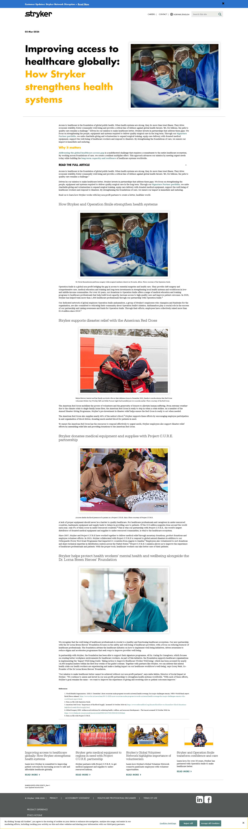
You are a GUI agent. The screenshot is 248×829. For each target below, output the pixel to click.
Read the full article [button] (74, 165)
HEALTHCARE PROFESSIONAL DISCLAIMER (116, 798)
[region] (124, 823)
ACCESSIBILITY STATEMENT (77, 798)
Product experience (37, 809)
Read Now (83, 4)
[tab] (124, 165)
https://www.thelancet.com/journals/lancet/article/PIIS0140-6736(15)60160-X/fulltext (94, 713)
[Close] (243, 823)
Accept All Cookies (210, 823)
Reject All (188, 823)
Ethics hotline (34, 815)
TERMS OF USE (150, 798)
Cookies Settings (168, 823)
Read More (31, 774)
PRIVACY (54, 798)
